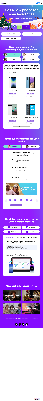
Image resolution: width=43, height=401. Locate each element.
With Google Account (32, 237)
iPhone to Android (32, 231)
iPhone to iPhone (13, 231)
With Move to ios (21, 237)
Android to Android (32, 227)
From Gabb (30, 120)
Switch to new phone (11, 38)
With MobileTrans (10, 237)
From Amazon (12, 93)
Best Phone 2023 (11, 33)
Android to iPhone (14, 227)
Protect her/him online (32, 33)
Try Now (38, 3)
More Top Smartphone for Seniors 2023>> (21, 126)
